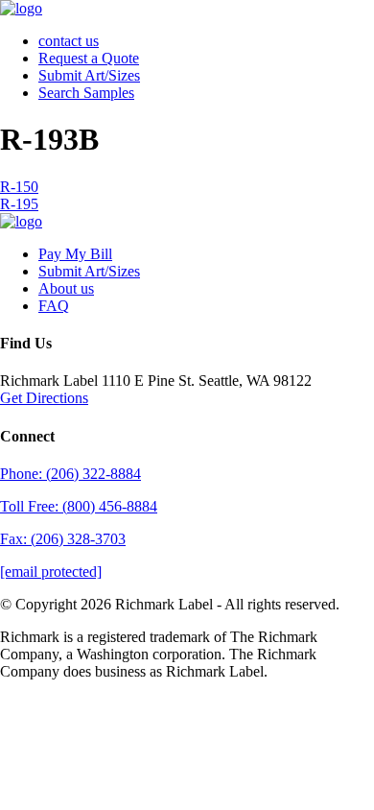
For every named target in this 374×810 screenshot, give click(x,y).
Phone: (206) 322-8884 (70, 473)
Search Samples (86, 92)
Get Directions (44, 398)
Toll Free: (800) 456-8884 (78, 506)
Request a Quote (88, 58)
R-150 (19, 187)
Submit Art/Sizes (89, 75)
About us (66, 288)
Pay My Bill (75, 254)
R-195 (19, 204)
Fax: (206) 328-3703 (63, 539)
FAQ (53, 306)
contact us (68, 41)
